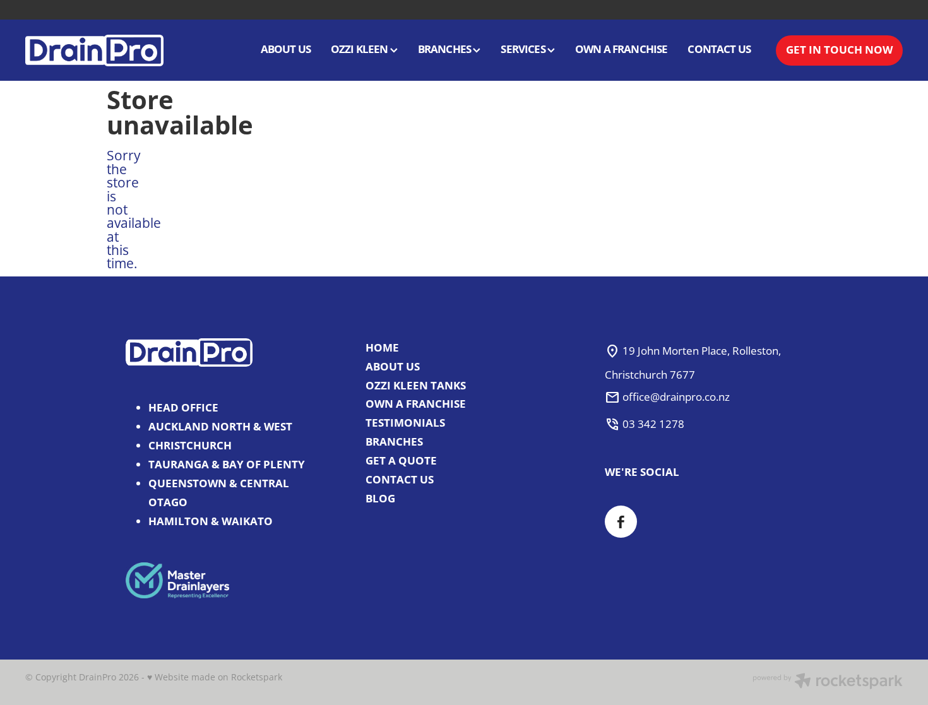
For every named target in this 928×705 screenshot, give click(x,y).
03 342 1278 (653, 424)
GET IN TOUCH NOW (839, 49)
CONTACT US (719, 49)
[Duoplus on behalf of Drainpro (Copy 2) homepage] (113, 50)
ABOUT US (286, 49)
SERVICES (524, 49)
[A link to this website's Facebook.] (621, 522)
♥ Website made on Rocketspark (214, 677)
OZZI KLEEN (360, 49)
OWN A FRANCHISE (621, 49)
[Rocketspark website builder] (828, 682)
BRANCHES (445, 49)
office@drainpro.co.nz (676, 396)
